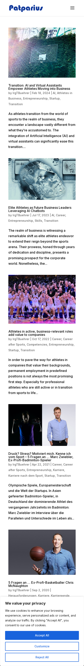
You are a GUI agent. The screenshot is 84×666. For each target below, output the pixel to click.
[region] (42, 631)
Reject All (42, 657)
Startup (54, 98)
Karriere (58, 470)
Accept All (42, 635)
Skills (38, 220)
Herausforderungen (22, 595)
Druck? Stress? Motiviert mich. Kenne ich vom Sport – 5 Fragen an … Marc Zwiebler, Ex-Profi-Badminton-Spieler (40, 457)
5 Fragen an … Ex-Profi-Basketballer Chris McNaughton (40, 584)
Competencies (37, 344)
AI (54, 93)
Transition (15, 104)
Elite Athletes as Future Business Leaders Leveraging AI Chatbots (39, 209)
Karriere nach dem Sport (25, 475)
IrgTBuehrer (21, 93)
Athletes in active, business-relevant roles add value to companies (40, 333)
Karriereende (60, 595)
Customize (42, 646)
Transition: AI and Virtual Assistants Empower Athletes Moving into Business (39, 87)
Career (60, 215)
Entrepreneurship (35, 98)
